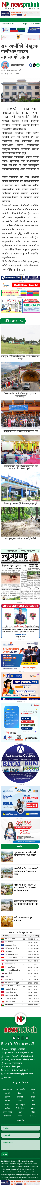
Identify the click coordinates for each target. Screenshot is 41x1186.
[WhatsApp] (38, 65)
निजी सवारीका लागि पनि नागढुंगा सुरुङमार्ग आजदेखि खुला (20, 395)
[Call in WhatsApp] (22, 1038)
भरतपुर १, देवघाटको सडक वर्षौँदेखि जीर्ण (20, 539)
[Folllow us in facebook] (14, 1038)
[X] (34, 65)
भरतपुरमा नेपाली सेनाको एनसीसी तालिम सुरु (20, 431)
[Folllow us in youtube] (18, 1038)
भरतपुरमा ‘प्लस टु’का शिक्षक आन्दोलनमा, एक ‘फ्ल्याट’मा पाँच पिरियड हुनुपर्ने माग (21, 468)
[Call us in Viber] (27, 1038)
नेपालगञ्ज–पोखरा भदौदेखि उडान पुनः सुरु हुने (20, 503)
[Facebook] (30, 65)
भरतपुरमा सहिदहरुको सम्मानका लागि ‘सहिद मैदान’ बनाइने (20, 358)
